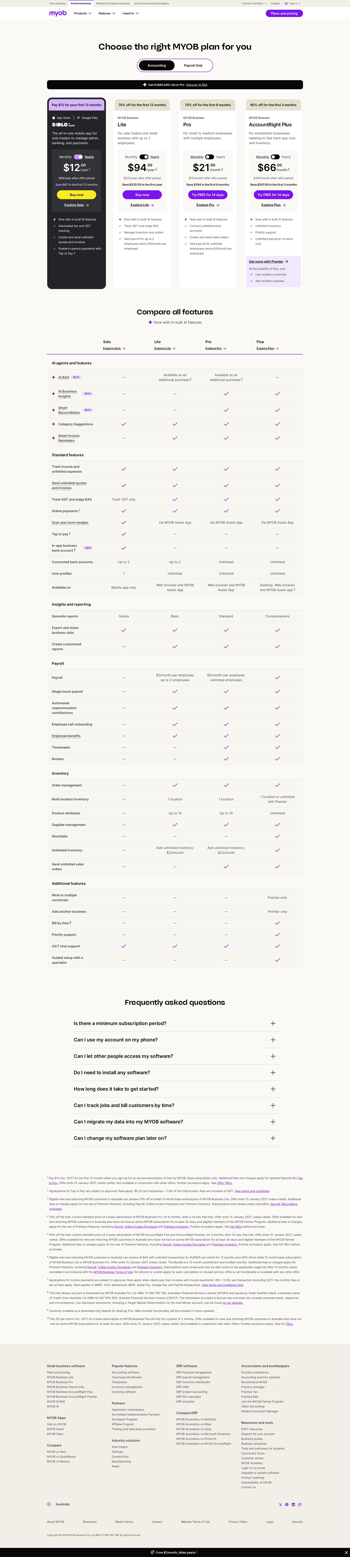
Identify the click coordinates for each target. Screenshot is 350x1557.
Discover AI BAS (196, 84)
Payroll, (92, 1267)
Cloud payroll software (127, 1377)
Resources (90, 1521)
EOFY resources (251, 1429)
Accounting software (125, 1372)
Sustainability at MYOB (256, 1482)
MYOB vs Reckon (58, 1461)
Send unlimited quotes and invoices (69, 485)
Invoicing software (124, 1391)
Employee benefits (66, 736)
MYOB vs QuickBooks (61, 1456)
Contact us (248, 1487)
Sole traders (120, 1447)
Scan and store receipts (70, 522)
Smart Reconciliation (69, 410)
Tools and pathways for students (263, 1448)
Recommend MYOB (254, 1382)
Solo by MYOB (56, 1424)
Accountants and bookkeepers (265, 1366)
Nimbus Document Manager (259, 1411)
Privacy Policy (238, 1521)
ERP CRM (182, 1387)
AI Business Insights (67, 393)
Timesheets (119, 1382)
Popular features (125, 1366)
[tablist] (175, 65)
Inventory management (127, 1387)
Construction (120, 1456)
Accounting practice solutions (260, 1377)
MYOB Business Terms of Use (113, 1272)
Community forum (253, 1453)
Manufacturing (121, 1461)
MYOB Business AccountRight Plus (70, 1391)
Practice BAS (249, 1396)
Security (297, 1521)
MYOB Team (55, 1434)
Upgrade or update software (260, 1472)
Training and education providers (134, 1429)
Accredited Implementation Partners (136, 1414)
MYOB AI (53, 1406)
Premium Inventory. (150, 1267)
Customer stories (252, 1458)
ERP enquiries (185, 1401)
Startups (117, 1451)
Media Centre (124, 1521)
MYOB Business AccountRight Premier (72, 1396)
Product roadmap (253, 1477)
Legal (269, 1521)
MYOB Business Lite (60, 1377)
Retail (115, 1466)
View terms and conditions (252, 1191)
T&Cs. (289, 1323)
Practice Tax (249, 1391)
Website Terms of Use (195, 1521)
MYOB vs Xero (56, 1451)
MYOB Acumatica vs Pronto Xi (196, 1438)
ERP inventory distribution (193, 1382)
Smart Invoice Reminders (68, 438)
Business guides (251, 1438)
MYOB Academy (252, 1463)
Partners (118, 1403)
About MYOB (55, 1521)
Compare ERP (186, 1413)
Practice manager (253, 1387)
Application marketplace (128, 1409)
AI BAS (63, 377)
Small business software (66, 1366)
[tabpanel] (175, 520)
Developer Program (125, 1419)
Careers (157, 1521)
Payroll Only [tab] (193, 65)
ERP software (186, 1366)
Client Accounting (253, 1406)
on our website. (233, 1302)
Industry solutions (126, 1440)
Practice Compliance (255, 1372)
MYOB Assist (55, 1429)
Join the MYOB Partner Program (262, 1401)
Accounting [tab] (157, 65)
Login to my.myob (253, 1468)
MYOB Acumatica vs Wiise (193, 1424)
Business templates (254, 1443)
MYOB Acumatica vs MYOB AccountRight (203, 1443)
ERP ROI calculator (188, 1396)
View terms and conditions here (222, 1285)
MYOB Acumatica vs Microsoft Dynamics (203, 1434)
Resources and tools (257, 1423)
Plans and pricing (58, 1372)
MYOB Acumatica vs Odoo (193, 1429)
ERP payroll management (193, 1377)
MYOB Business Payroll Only (65, 1387)
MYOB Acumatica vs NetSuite (196, 1419)
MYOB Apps (56, 1418)
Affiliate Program (123, 1424)
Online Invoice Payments (114, 1267)
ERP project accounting (191, 1391)
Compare (54, 1445)
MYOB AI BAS (56, 1401)
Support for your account (258, 1434)
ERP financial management (194, 1372)
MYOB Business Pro (60, 1382)
